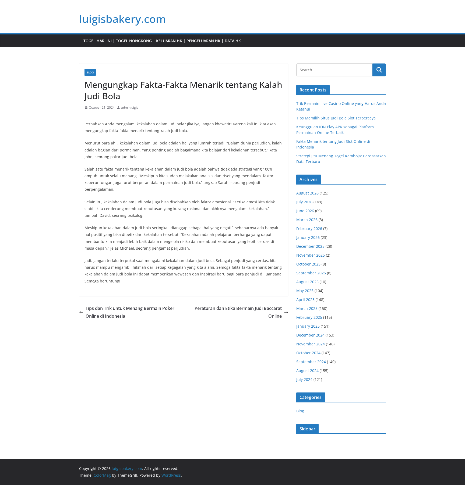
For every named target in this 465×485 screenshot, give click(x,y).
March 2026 (307, 219)
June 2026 (305, 210)
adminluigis (129, 107)
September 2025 (311, 272)
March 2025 (307, 308)
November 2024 (310, 343)
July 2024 (304, 379)
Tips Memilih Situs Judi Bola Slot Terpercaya (336, 118)
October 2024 (308, 352)
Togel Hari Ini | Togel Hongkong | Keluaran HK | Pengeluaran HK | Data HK (162, 40)
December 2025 (310, 246)
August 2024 (307, 370)
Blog (90, 72)
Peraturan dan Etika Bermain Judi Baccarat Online (238, 312)
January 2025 (308, 326)
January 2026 (308, 237)
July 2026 (304, 201)
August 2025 (307, 281)
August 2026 (307, 193)
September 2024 (311, 361)
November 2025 (310, 255)
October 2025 (308, 264)
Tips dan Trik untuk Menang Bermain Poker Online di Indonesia (130, 312)
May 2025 (304, 290)
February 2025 (309, 317)
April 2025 (305, 299)
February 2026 (309, 228)
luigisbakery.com (122, 18)
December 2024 (310, 335)
